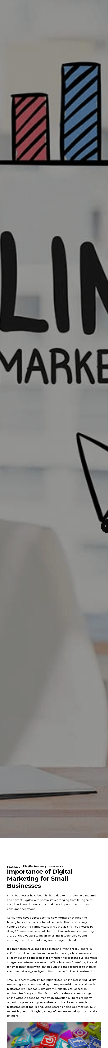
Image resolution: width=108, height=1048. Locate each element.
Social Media (55, 867)
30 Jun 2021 (14, 867)
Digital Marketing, (36, 867)
